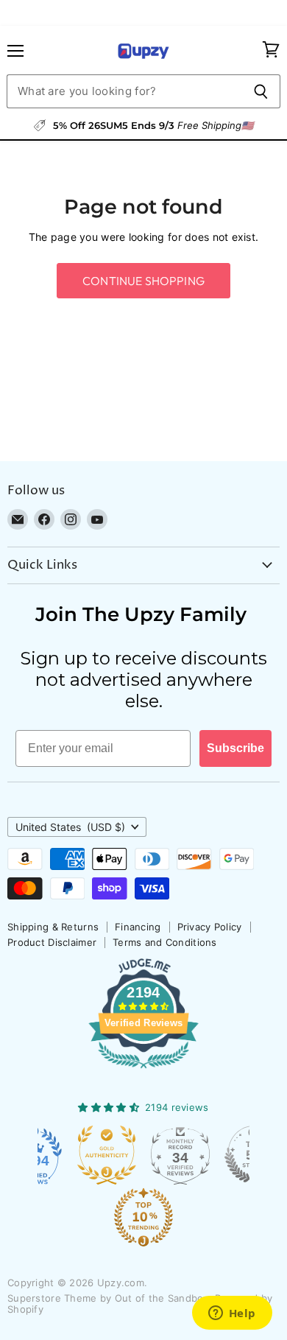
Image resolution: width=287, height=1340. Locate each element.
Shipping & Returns (53, 927)
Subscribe (235, 748)
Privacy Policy (209, 927)
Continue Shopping (143, 280)
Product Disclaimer (51, 942)
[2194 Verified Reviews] (143, 1071)
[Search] (260, 91)
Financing (138, 927)
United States (70, 827)
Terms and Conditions (165, 942)
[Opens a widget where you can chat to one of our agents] (231, 1314)
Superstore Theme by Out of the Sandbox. (109, 1298)
